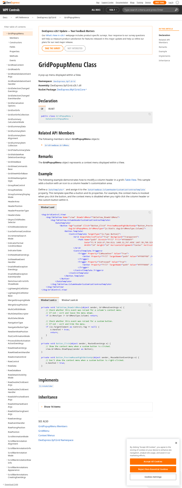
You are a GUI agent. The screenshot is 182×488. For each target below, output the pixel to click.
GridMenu (43, 430)
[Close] (176, 443)
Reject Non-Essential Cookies (153, 469)
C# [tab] (42, 108)
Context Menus (46, 435)
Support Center (108, 2)
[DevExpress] (11, 3)
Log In (170, 2)
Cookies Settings (153, 477)
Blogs (132, 2)
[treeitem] (16, 33)
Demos (148, 2)
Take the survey (52, 48)
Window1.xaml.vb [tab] (70, 300)
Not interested (75, 48)
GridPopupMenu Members (52, 426)
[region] (153, 462)
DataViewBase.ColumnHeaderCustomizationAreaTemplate (116, 189)
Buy (97, 2)
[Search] (176, 9)
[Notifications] (177, 2)
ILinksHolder (46, 386)
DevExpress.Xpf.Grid (46, 17)
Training (140, 2)
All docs (96, 9)
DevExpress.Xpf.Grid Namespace (55, 440)
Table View (130, 179)
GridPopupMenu (72, 17)
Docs (5, 17)
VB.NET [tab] (51, 108)
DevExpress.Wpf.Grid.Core (71, 89)
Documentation (122, 2)
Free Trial (159, 2)
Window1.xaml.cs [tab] (49, 300)
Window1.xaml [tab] (47, 207)
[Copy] (149, 114)
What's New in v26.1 (55, 35)
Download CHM (11, 484)
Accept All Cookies (153, 461)
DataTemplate (55, 189)
